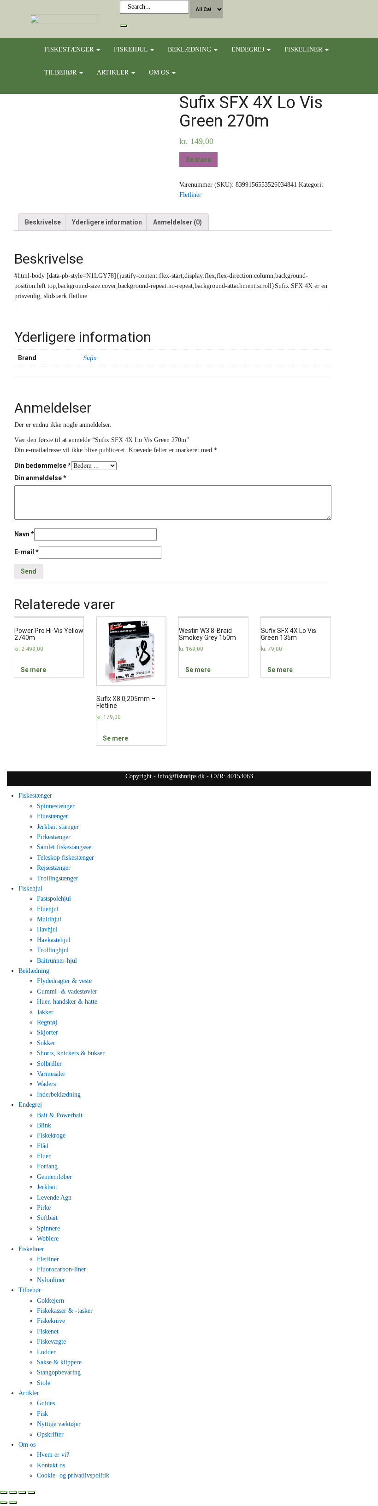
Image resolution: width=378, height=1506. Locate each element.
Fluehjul (48, 909)
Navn (24, 534)
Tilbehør (61, 72)
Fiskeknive (51, 1320)
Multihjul (49, 919)
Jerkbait (47, 1187)
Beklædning (190, 49)
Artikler (113, 72)
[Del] (13, 1492)
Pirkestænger (54, 836)
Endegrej (248, 49)
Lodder (46, 1352)
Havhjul (47, 929)
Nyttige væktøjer (59, 1423)
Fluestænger (52, 816)
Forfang (47, 1166)
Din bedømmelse (42, 465)
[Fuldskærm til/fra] (22, 1492)
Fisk (42, 1413)
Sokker (46, 1043)
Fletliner (190, 194)
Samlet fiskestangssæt (65, 847)
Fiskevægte (51, 1341)
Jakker (45, 1012)
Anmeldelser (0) (177, 222)
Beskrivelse (43, 222)
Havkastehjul (54, 940)
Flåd (42, 1146)
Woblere (48, 1238)
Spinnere (48, 1228)
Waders (46, 1084)
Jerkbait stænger (58, 826)
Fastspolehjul (54, 898)
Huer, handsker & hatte (67, 1001)
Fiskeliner (304, 49)
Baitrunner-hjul (57, 960)
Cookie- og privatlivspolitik (73, 1475)
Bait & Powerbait (60, 1115)
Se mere (198, 159)
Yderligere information (107, 222)
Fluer (44, 1156)
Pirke (44, 1207)
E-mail (26, 552)
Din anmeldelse (40, 478)
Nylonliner (51, 1279)
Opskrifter (50, 1434)
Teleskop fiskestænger (65, 857)
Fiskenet (48, 1331)
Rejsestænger (54, 867)
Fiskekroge (51, 1135)
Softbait (47, 1217)
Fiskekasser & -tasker (65, 1310)
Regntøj (47, 1022)
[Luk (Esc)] (3, 1492)
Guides (46, 1403)
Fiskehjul (131, 49)
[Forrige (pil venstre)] (3, 1502)
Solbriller (49, 1063)
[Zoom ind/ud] (31, 1492)
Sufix (89, 358)
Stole (43, 1383)
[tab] (43, 222)
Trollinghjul (53, 950)
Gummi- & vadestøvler (67, 991)
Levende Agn (54, 1197)
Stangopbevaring (59, 1372)
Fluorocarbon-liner (61, 1269)
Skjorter (47, 1032)
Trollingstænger (57, 878)
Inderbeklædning (59, 1094)
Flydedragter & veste (64, 980)
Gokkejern (50, 1300)
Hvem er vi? (53, 1454)
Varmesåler (51, 1073)
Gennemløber (54, 1176)
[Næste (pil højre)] (13, 1502)
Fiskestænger (69, 49)
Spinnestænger (56, 806)
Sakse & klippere (59, 1362)
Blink (44, 1125)
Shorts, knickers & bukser (71, 1053)
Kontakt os (51, 1465)
